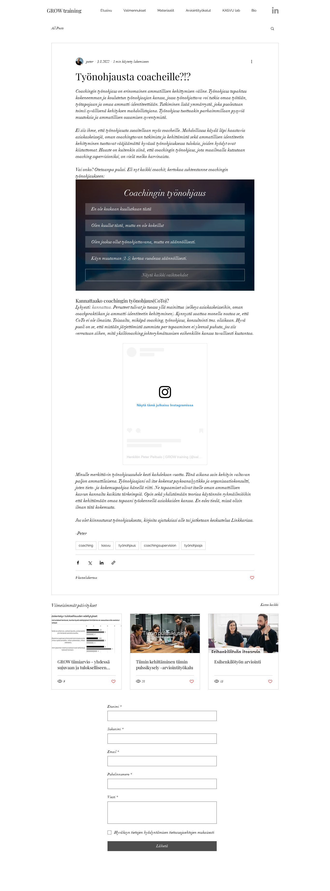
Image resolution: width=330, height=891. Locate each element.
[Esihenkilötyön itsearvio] (243, 633)
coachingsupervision (160, 545)
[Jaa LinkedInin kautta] (101, 562)
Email (113, 752)
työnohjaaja (193, 545)
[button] (272, 28)
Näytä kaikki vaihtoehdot (165, 275)
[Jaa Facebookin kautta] (78, 562)
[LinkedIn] (275, 10)
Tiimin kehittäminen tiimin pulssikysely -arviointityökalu (164, 664)
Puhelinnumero (120, 774)
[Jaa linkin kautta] (113, 562)
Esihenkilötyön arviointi (237, 662)
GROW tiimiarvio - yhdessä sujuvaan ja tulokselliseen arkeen (83, 664)
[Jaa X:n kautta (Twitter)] (89, 562)
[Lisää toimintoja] (251, 61)
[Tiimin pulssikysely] (165, 633)
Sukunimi (115, 729)
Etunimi (115, 707)
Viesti (113, 797)
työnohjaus (127, 545)
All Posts (57, 28)
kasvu (105, 545)
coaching (86, 545)
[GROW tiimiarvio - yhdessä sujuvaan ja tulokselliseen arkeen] (87, 633)
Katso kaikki (270, 605)
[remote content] (165, 404)
